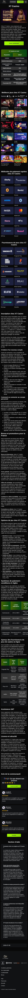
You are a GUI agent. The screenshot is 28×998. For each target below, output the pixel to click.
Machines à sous (22, 96)
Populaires (3, 96)
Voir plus (14, 835)
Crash (16, 96)
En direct (10, 96)
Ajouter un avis (14, 786)
